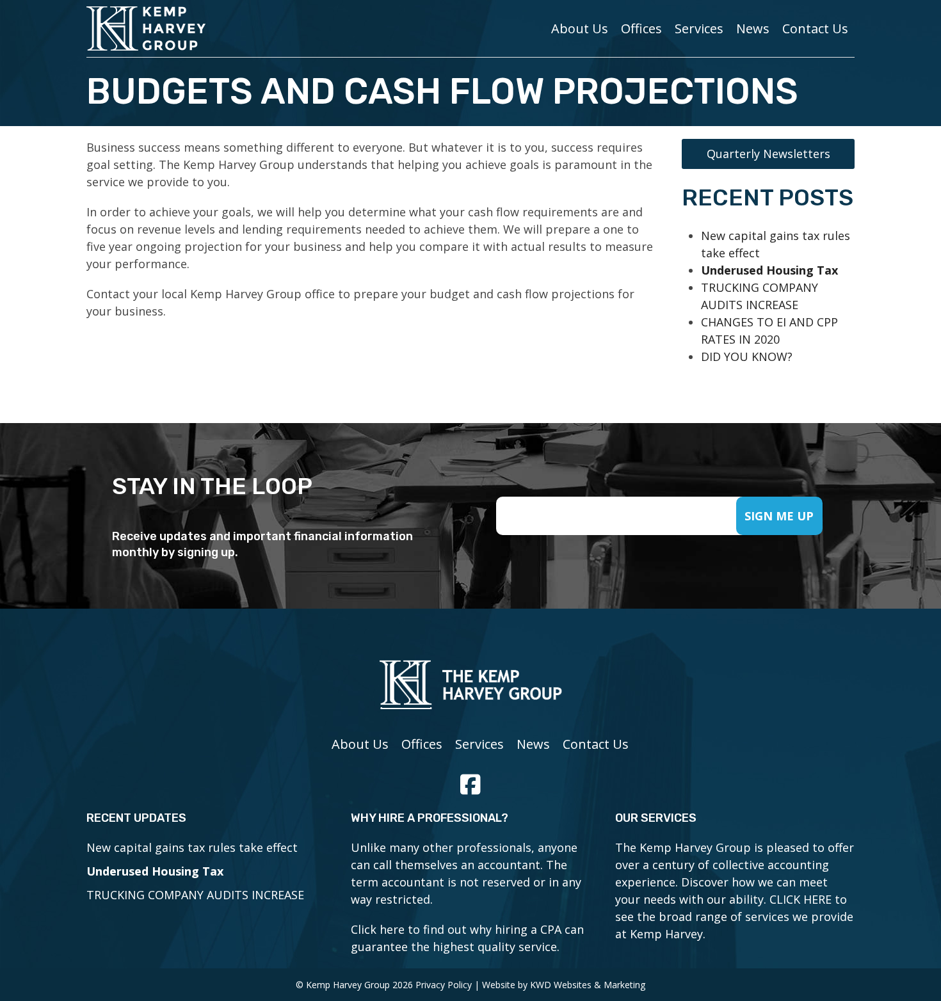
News (752, 28)
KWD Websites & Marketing (587, 985)
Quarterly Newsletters (768, 153)
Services (699, 28)
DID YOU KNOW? (746, 356)
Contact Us (815, 28)
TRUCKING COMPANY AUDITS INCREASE (195, 894)
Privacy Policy (443, 985)
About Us (579, 28)
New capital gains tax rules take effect (192, 847)
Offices (641, 28)
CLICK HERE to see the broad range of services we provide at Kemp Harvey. (734, 916)
